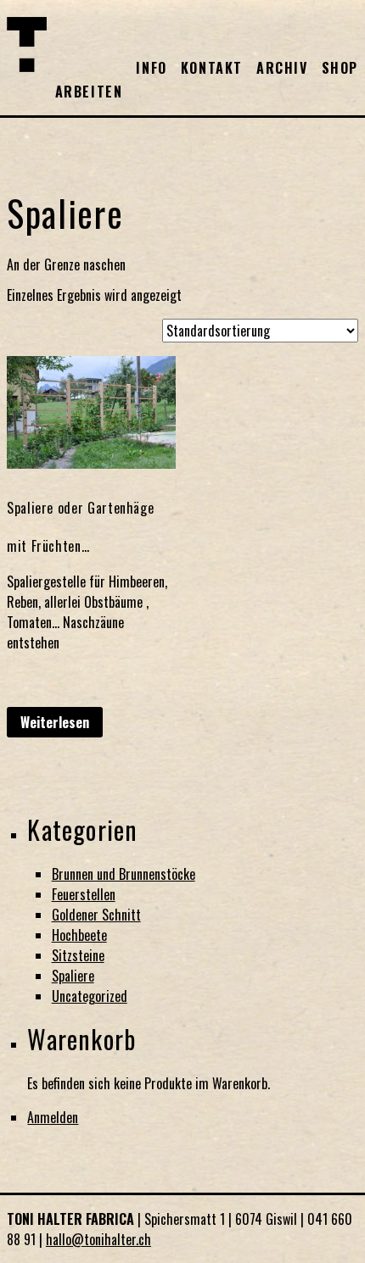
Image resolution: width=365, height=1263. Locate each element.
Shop (340, 68)
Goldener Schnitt (96, 914)
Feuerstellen (83, 894)
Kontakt (212, 68)
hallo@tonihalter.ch (98, 1239)
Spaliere (73, 975)
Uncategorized (89, 996)
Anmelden (52, 1117)
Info (151, 68)
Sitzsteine (78, 955)
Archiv (282, 68)
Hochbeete (79, 935)
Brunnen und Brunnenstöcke (123, 874)
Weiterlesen (54, 722)
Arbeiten (89, 91)
